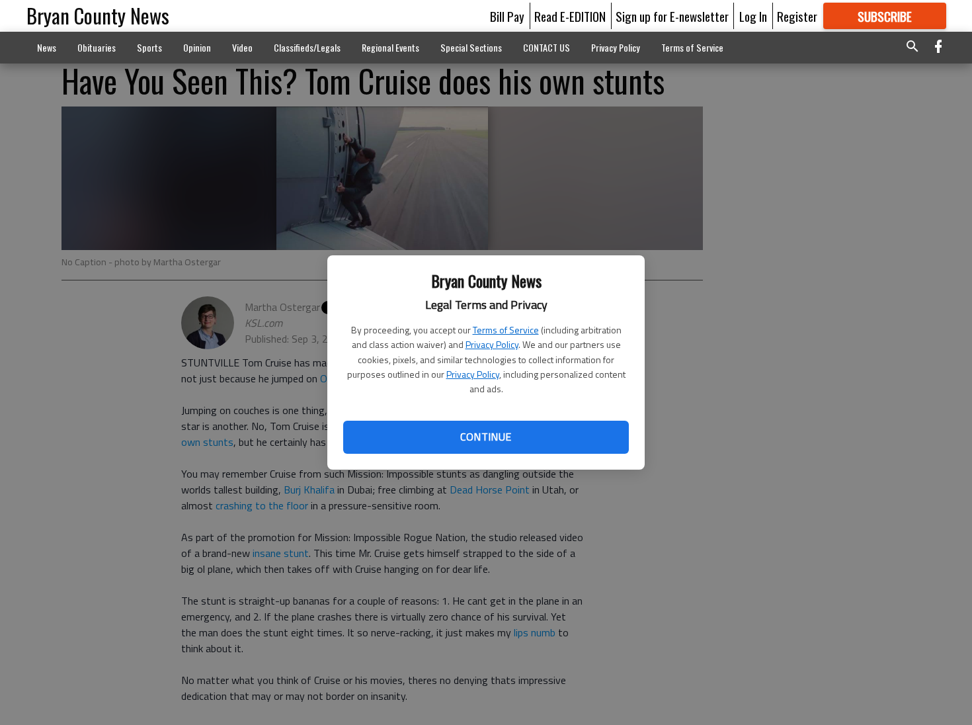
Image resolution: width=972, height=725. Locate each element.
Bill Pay (507, 15)
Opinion (197, 47)
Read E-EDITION (570, 15)
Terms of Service (506, 330)
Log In (753, 15)
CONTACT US (546, 47)
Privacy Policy (492, 344)
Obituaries (96, 47)
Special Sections (471, 47)
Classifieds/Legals (307, 47)
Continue (485, 437)
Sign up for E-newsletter (672, 15)
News (46, 47)
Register (797, 15)
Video (242, 47)
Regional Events (390, 47)
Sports (149, 47)
